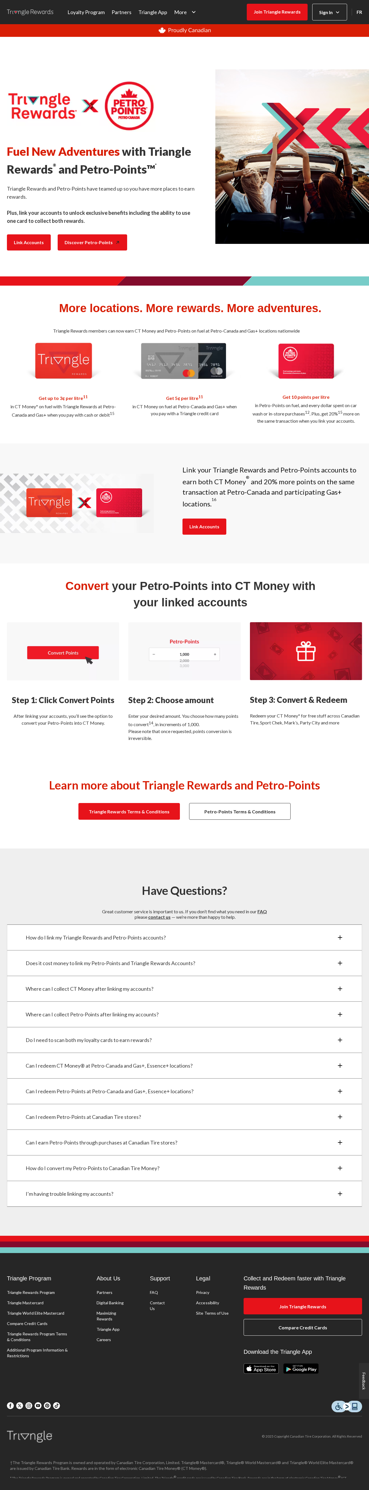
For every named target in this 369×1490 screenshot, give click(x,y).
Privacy (202, 1292)
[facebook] (10, 1405)
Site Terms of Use (212, 1313)
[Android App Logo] (301, 1369)
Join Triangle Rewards (277, 11)
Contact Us (157, 1305)
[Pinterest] (47, 1405)
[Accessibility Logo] (347, 1407)
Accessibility (207, 1302)
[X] (19, 1405)
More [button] (180, 12)
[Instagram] (28, 1405)
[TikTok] (56, 1405)
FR (359, 12)
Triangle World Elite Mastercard (35, 1313)
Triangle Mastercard (25, 1302)
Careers (104, 1339)
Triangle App (152, 12)
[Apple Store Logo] (263, 1369)
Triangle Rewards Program (31, 1292)
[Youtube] (38, 1405)
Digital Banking (110, 1302)
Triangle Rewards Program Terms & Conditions (37, 1336)
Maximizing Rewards (106, 1316)
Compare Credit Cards (27, 1323)
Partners (121, 12)
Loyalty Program (86, 12)
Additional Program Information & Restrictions (37, 1352)
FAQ (154, 1292)
